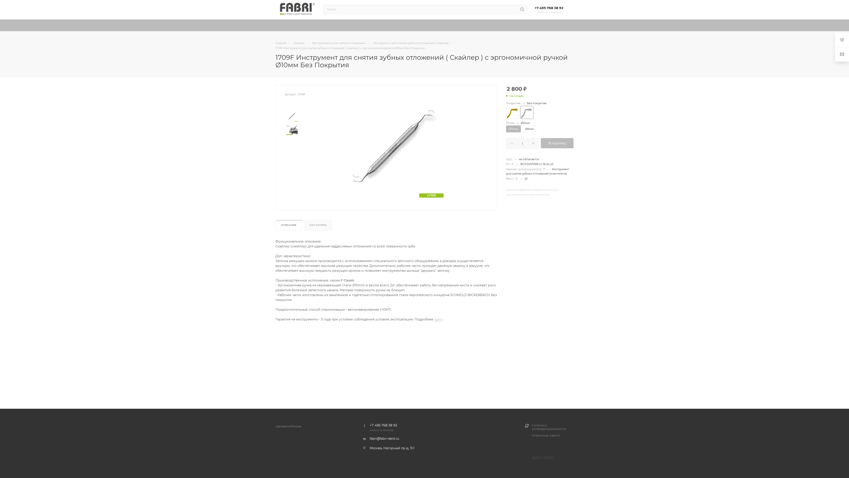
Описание (288, 225)
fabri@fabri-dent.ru (384, 439)
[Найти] (522, 9)
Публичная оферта (546, 435)
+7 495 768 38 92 (549, 8)
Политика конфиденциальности (549, 427)
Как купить (318, 225)
